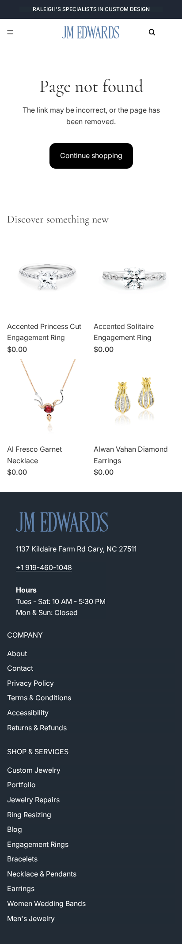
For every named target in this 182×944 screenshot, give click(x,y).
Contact (20, 668)
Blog (14, 829)
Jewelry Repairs (33, 799)
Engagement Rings (37, 843)
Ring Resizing (29, 814)
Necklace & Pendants (41, 873)
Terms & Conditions (39, 697)
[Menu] (10, 32)
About (17, 653)
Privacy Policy (30, 682)
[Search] (152, 32)
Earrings (20, 888)
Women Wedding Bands (46, 903)
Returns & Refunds (37, 727)
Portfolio (21, 784)
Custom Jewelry (34, 769)
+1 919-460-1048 (44, 567)
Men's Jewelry (31, 918)
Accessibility (28, 712)
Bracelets (22, 858)
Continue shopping (91, 155)
